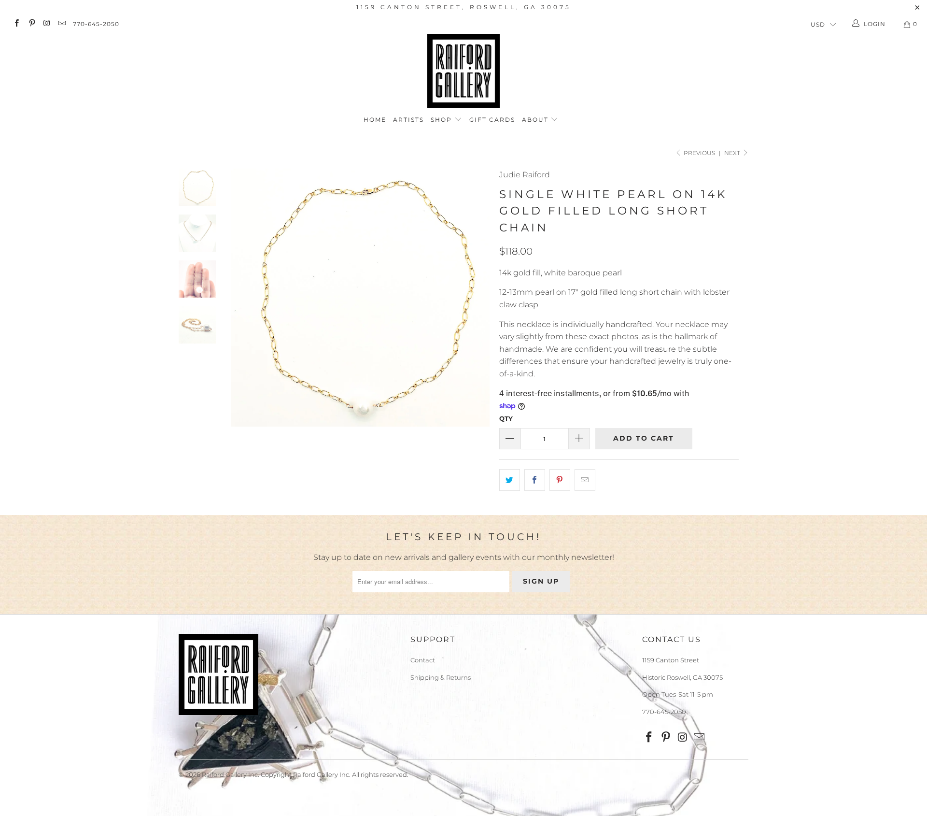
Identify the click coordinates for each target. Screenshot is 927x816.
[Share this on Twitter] (509, 480)
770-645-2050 (96, 24)
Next (733, 153)
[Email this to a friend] (585, 480)
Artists (408, 119)
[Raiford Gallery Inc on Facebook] (16, 24)
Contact (422, 660)
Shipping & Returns (440, 677)
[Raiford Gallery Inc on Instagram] (46, 24)
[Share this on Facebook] (534, 480)
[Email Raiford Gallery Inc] (61, 24)
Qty (506, 418)
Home (375, 119)
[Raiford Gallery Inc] (463, 71)
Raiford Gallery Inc (230, 774)
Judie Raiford (524, 174)
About (536, 119)
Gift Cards (492, 119)
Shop (442, 119)
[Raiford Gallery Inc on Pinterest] (31, 24)
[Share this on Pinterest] (559, 480)
